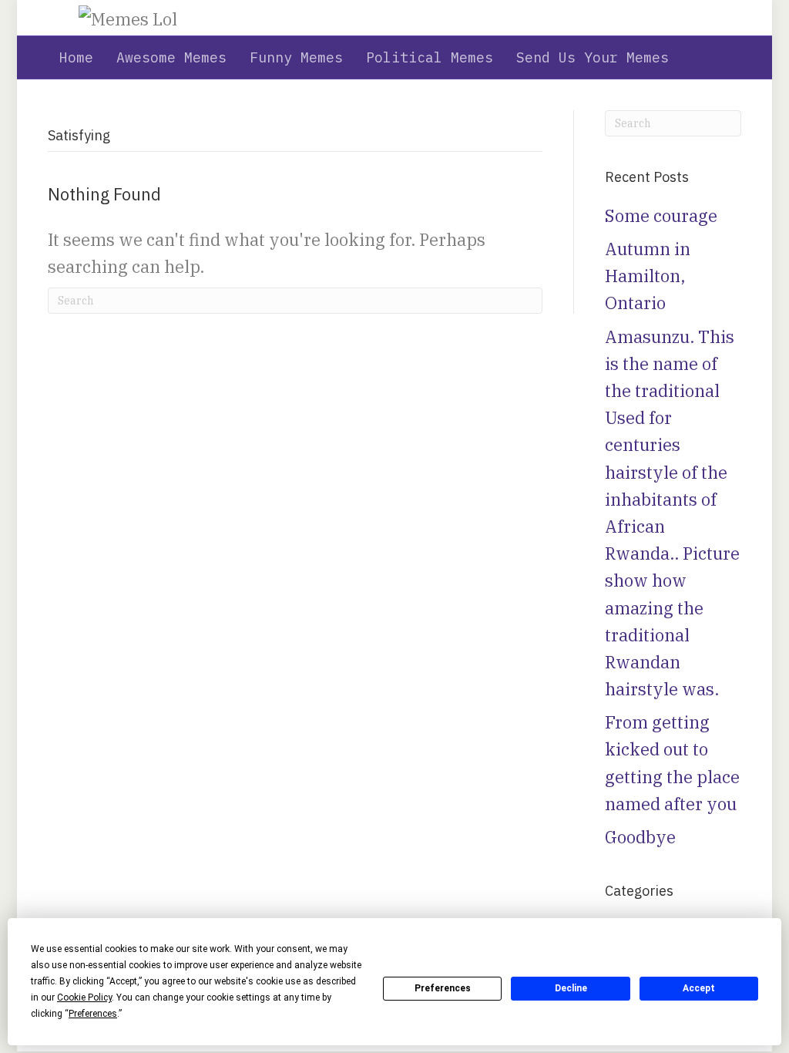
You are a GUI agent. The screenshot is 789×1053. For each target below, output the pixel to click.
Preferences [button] (93, 1013)
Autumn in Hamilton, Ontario (647, 275)
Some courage (661, 215)
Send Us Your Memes (592, 57)
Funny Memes (296, 57)
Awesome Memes (171, 57)
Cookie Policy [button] (84, 997)
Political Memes (429, 57)
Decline (571, 988)
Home (76, 57)
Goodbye (640, 837)
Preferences (443, 988)
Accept (699, 988)
